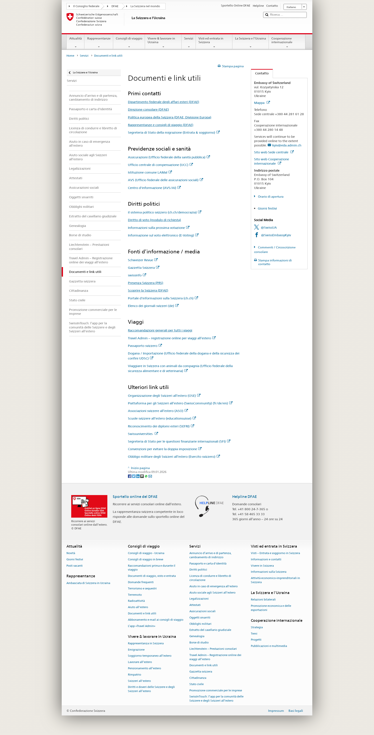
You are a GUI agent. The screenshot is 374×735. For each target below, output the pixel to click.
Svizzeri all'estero (139, 680)
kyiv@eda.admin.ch (286, 145)
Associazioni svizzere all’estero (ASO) (155, 411)
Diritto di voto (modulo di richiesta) (154, 220)
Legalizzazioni (199, 598)
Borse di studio (199, 642)
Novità (70, 553)
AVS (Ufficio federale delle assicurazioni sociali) (163, 180)
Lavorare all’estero (140, 662)
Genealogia (196, 636)
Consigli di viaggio (129, 38)
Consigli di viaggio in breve (145, 559)
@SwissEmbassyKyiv (276, 235)
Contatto (260, 73)
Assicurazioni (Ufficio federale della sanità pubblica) (166, 157)
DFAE (114, 6)
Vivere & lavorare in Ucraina (161, 40)
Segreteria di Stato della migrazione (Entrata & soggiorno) (171, 132)
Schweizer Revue (140, 260)
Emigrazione (136, 649)
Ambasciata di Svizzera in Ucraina (88, 583)
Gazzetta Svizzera (141, 268)
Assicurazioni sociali (202, 611)
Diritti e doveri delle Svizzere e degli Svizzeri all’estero (151, 689)
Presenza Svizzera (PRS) (145, 283)
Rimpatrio (134, 674)
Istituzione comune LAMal (147, 172)
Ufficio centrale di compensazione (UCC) (158, 165)
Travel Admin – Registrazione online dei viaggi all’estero (215, 657)
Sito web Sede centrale (271, 152)
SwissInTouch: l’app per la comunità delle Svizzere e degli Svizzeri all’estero (216, 698)
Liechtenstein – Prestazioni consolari (213, 648)
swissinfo (135, 275)
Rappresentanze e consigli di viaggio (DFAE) (160, 125)
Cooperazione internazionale (281, 40)
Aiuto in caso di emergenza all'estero (213, 586)
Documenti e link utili (142, 613)
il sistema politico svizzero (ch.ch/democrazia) (162, 212)
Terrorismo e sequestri (142, 588)
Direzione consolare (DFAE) (148, 109)
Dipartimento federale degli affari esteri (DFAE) (163, 102)
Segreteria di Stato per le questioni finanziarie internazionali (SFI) (177, 441)
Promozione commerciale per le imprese (215, 690)
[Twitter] (134, 476)
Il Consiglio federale (86, 6)
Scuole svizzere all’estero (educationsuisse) (159, 418)
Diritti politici (198, 569)
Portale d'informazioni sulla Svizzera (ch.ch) (160, 298)
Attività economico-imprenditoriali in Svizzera (275, 580)
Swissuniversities (140, 434)
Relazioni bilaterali (263, 599)
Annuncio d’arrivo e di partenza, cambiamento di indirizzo (210, 555)
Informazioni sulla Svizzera (268, 572)
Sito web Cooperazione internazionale (271, 161)
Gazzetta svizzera (200, 671)
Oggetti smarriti (199, 617)
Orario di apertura (270, 196)
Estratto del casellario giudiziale (210, 630)
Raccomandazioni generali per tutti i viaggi (160, 330)
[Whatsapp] (146, 476)
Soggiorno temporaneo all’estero (149, 656)
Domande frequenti (141, 582)
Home (70, 55)
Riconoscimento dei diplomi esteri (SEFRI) (159, 426)
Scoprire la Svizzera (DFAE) (148, 290)
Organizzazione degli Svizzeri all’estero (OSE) (162, 396)
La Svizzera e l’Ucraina (250, 38)
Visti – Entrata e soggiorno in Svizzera (275, 553)
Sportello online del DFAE (135, 496)
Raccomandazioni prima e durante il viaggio (151, 567)
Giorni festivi (267, 208)
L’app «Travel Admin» (141, 626)
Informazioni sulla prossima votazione (156, 228)
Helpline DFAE (244, 496)
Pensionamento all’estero (144, 668)
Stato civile (196, 684)
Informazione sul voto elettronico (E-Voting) (161, 235)
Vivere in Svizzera (262, 565)
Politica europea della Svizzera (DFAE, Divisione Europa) (169, 117)
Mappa (259, 103)
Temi (254, 633)
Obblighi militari (200, 623)
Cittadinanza (197, 677)
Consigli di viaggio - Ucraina (146, 553)
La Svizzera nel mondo (145, 6)
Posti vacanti (74, 565)
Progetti (256, 639)
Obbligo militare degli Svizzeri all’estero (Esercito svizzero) (171, 456)
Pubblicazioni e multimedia (269, 646)
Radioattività (136, 601)
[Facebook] (130, 476)
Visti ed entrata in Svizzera (210, 40)
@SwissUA (269, 227)
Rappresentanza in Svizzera (146, 643)
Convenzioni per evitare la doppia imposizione (162, 449)
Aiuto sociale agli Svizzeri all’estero (212, 592)
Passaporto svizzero (142, 346)
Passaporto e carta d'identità (207, 563)
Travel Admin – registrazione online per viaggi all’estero (169, 338)
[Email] (150, 476)
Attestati (195, 605)
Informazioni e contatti (266, 559)
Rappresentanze (99, 38)
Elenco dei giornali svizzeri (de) (151, 306)
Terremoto (135, 594)
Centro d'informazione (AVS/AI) (152, 188)
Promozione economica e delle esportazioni (271, 608)
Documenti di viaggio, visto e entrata (152, 576)
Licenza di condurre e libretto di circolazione (210, 578)
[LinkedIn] (138, 476)
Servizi (188, 38)
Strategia (257, 627)
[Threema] (142, 476)
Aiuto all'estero (138, 607)
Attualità (75, 38)
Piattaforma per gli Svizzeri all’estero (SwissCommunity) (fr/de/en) (178, 403)
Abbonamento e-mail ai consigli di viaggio (155, 619)
